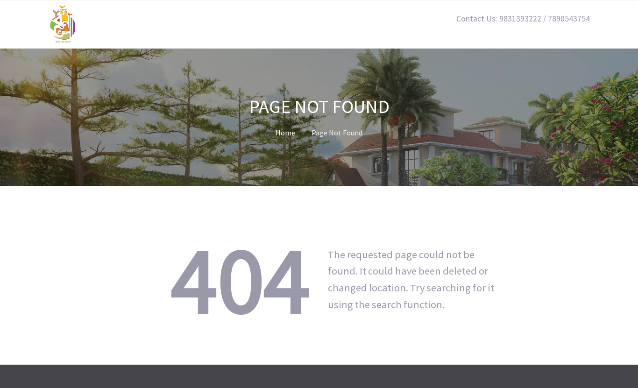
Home (285, 132)
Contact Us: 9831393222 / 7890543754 (523, 19)
